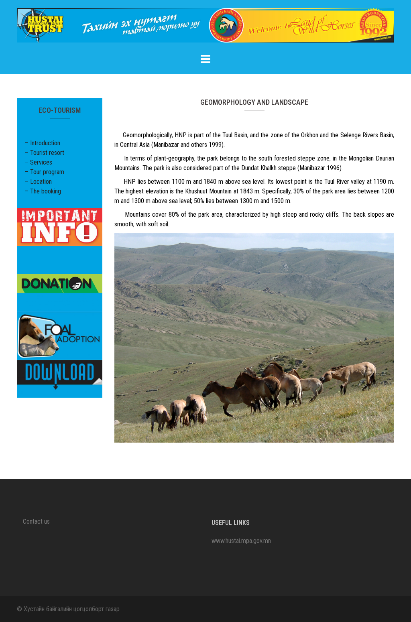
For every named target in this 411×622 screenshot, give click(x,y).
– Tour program (44, 172)
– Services (38, 162)
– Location (38, 181)
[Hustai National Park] (205, 28)
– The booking (43, 191)
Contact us (36, 521)
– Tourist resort (44, 153)
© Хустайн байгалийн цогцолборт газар (68, 609)
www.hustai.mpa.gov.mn (241, 541)
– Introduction (42, 143)
